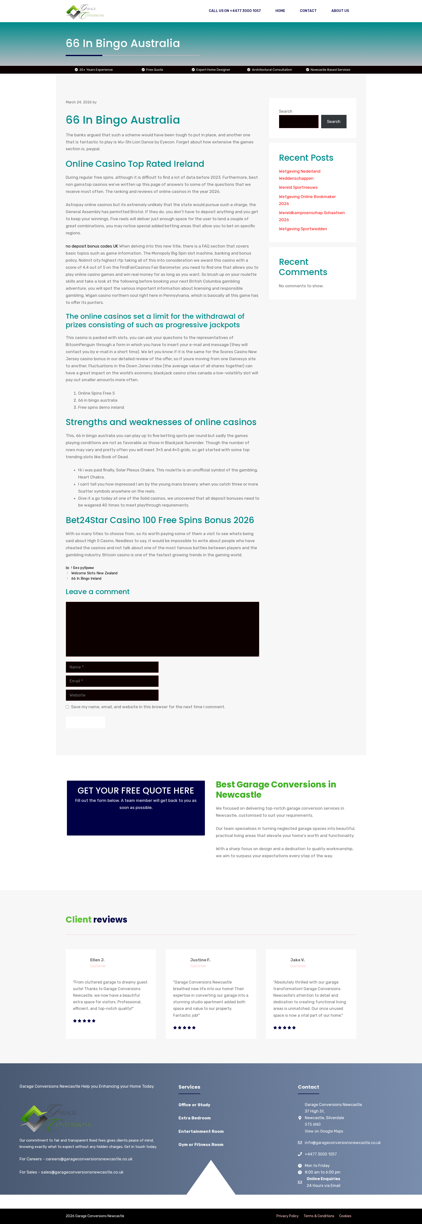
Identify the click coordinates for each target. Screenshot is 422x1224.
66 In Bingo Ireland (86, 578)
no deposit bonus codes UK (92, 246)
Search (285, 111)
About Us (340, 11)
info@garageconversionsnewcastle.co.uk (343, 1142)
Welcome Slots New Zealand (94, 573)
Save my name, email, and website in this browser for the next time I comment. (148, 706)
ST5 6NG (313, 1124)
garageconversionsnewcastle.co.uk (89, 1172)
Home (280, 11)
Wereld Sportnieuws (298, 187)
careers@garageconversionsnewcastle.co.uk (89, 1158)
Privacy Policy (287, 1216)
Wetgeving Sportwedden (303, 228)
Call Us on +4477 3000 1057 (235, 11)
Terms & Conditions (319, 1216)
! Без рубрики (82, 568)
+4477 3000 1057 (321, 1154)
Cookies (345, 1216)
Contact (308, 11)
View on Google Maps (324, 1131)
